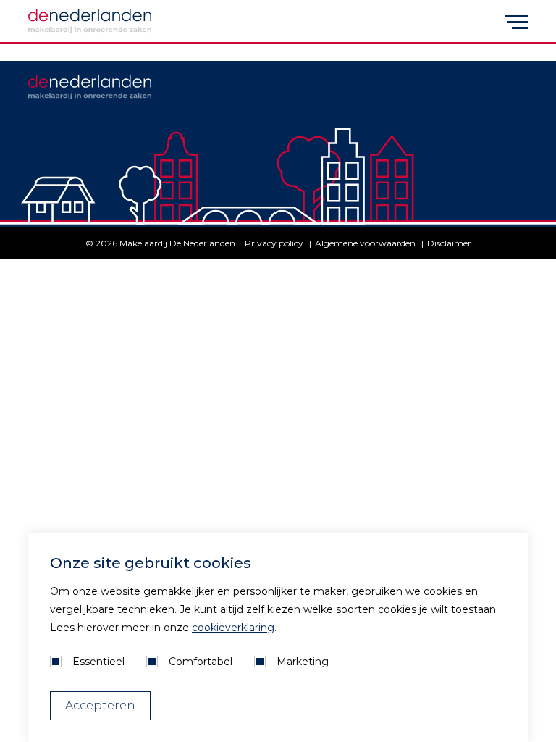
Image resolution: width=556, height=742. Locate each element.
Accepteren (100, 705)
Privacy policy (275, 243)
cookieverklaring (233, 627)
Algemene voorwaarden (366, 243)
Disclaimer (449, 243)
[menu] (516, 21)
